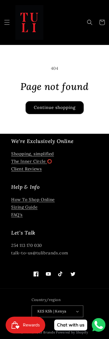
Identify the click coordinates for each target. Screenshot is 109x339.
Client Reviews (26, 168)
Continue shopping (54, 107)
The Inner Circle (29, 161)
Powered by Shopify (72, 332)
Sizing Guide (24, 207)
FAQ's (17, 214)
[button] (7, 22)
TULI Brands (45, 332)
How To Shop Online (33, 199)
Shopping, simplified (32, 153)
